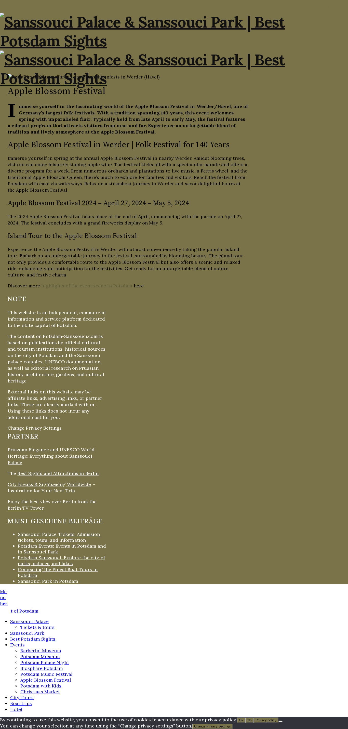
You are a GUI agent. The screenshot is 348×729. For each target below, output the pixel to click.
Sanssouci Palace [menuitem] (29, 621)
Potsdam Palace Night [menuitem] (44, 662)
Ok (241, 720)
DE (328, 7)
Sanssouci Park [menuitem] (27, 633)
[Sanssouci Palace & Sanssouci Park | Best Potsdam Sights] (174, 40)
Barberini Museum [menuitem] (40, 651)
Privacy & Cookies (299, 619)
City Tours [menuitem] (22, 697)
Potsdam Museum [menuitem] (40, 656)
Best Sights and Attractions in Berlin (58, 473)
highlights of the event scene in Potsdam (86, 286)
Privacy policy (266, 720)
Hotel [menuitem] (16, 709)
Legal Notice (294, 614)
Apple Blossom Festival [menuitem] (45, 680)
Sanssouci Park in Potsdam (48, 581)
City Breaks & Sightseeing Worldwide (49, 484)
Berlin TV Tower (26, 508)
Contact (290, 623)
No (249, 720)
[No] (280, 721)
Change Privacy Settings (35, 428)
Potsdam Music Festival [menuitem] (46, 674)
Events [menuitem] (17, 645)
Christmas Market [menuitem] (40, 692)
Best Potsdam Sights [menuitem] (32, 639)
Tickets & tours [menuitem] (37, 627)
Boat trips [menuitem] (21, 703)
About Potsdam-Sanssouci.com (311, 628)
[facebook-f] (9, 611)
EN (338, 7)
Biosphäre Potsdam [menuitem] (41, 668)
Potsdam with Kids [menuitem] (40, 686)
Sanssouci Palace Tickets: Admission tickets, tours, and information (59, 537)
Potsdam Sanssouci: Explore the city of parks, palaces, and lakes (61, 560)
